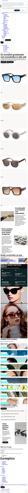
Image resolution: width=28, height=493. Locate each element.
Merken (3, 13)
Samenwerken (6, 12)
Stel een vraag (3, 408)
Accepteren (17, 10)
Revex (4, 21)
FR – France (5, 48)
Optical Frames (6, 20)
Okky (4, 19)
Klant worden (5, 442)
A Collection (5, 14)
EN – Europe (5, 51)
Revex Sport (5, 22)
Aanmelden (2, 452)
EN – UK (5, 50)
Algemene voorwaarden (5, 489)
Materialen (3, 471)
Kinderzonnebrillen (5, 464)
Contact (3, 473)
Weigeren (23, 10)
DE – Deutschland (6, 47)
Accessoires (5, 27)
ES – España (5, 49)
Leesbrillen (5, 25)
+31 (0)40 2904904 (20, 484)
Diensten (3, 470)
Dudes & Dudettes (6, 16)
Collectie (3, 23)
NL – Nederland (4, 45)
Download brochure (4, 354)
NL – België (5, 46)
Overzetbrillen (6, 28)
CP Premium (5, 15)
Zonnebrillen (5, 24)
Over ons (3, 472)
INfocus (5, 17)
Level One (5, 18)
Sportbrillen (5, 26)
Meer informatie (3, 366)
